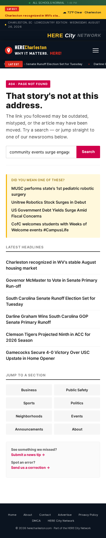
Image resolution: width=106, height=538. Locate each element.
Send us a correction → (30, 467)
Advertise (64, 515)
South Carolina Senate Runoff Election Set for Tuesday (41, 64)
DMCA (36, 521)
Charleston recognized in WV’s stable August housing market (32, 16)
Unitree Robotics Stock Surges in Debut (48, 202)
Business (29, 390)
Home (12, 515)
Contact (45, 515)
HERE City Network (61, 521)
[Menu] (95, 50)
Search (88, 151)
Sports (29, 403)
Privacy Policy (88, 515)
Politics (77, 403)
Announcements (29, 429)
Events (77, 416)
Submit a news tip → (28, 454)
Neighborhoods (29, 416)
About (77, 429)
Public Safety (77, 390)
